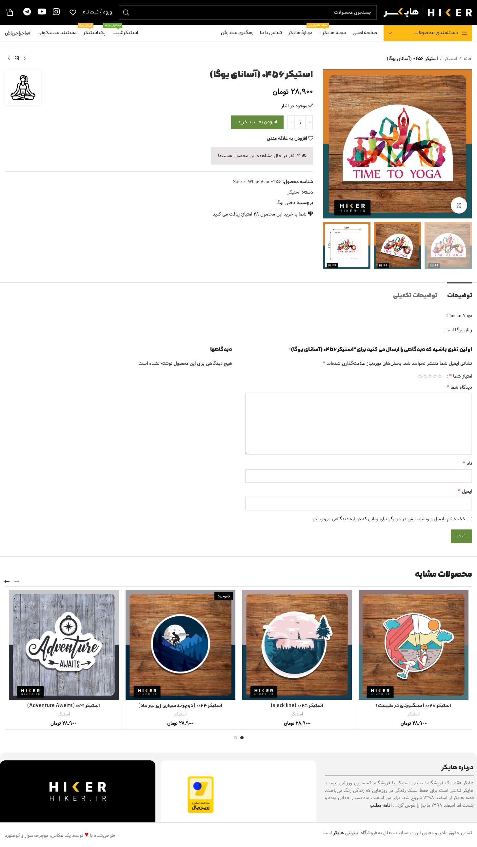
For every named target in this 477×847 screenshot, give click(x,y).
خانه (468, 58)
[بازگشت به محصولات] (17, 59)
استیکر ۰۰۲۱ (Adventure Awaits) (63, 705)
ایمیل (465, 491)
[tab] (459, 292)
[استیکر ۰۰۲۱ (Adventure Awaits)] (64, 645)
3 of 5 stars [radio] (429, 376)
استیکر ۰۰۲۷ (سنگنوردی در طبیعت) (413, 705)
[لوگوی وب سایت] (428, 12)
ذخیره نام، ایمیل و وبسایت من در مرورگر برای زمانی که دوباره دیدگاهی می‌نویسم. (388, 519)
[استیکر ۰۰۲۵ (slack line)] (297, 645)
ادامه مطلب (380, 805)
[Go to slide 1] (242, 737)
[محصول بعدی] (9, 59)
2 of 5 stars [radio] (434, 376)
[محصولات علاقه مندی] (72, 12)
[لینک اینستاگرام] (56, 12)
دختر (290, 203)
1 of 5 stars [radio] (439, 376)
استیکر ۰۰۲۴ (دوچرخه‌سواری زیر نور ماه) (180, 705)
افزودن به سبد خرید (257, 122)
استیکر (450, 58)
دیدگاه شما (459, 387)
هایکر (338, 833)
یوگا (280, 203)
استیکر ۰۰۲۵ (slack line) (297, 705)
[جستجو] (126, 12)
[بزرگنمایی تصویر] (459, 205)
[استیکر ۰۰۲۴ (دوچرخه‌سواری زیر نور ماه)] (180, 645)
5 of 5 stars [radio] (420, 376)
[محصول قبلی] (25, 59)
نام (467, 463)
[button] (17, 582)
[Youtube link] (42, 12)
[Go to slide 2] (235, 737)
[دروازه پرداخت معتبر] (201, 794)
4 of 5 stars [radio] (425, 376)
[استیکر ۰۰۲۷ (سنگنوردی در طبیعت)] (413, 645)
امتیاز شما (460, 376)
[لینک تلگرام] (27, 12)
